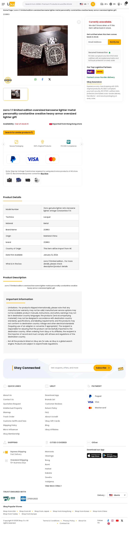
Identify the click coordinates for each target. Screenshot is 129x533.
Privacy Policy (69, 521)
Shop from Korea (82, 511)
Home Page (8, 10)
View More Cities (53, 486)
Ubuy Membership (11, 434)
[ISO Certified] (28, 498)
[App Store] (94, 456)
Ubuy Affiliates (51, 429)
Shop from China (100, 511)
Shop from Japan (42, 511)
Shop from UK (25, 511)
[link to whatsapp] (35, 79)
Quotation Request (12, 404)
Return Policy (51, 408)
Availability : (8, 124)
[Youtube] (117, 521)
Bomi (47, 464)
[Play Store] (110, 456)
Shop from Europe (29, 514)
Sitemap (7, 412)
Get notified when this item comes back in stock (102, 35)
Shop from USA (9, 511)
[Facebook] (108, 521)
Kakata (48, 473)
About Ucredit (51, 416)
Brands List (50, 399)
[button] (104, 4)
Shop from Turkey (10, 514)
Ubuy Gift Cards (52, 421)
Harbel (48, 468)
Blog (47, 425)
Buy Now (44, 173)
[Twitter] (122, 521)
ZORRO (6, 14)
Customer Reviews (53, 404)
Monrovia (49, 451)
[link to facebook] (42, 79)
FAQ (47, 412)
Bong (47, 460)
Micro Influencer (10, 429)
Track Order (8, 416)
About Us (7, 395)
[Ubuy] (11, 4)
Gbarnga (49, 456)
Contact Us (8, 399)
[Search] (93, 4)
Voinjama (49, 481)
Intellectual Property (12, 408)
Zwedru (48, 477)
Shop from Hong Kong (62, 511)
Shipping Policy (10, 425)
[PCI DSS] (9, 498)
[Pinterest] (108, 524)
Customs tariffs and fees (14, 421)
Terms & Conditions (51, 521)
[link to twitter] (50, 79)
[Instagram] (112, 521)
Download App (52, 395)
